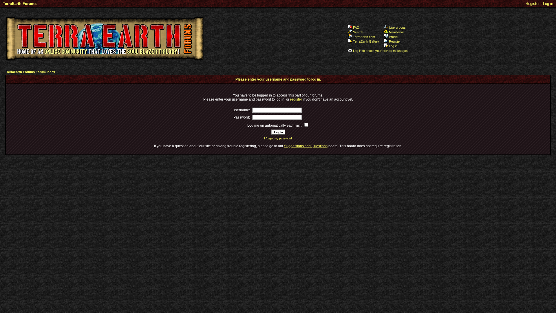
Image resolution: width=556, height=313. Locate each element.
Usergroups (397, 27)
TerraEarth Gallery (366, 41)
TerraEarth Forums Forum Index (30, 72)
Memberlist (396, 32)
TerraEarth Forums (19, 3)
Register (532, 3)
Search (358, 32)
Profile (393, 37)
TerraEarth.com (364, 37)
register (296, 99)
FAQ (356, 27)
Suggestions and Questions (306, 146)
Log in (548, 3)
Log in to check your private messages (380, 50)
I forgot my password (278, 138)
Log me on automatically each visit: (274, 125)
